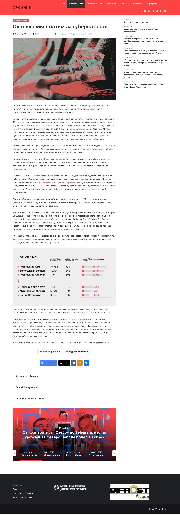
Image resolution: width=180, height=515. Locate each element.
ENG (163, 4)
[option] (64, 434)
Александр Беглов (22, 239)
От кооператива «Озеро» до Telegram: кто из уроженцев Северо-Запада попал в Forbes (64, 434)
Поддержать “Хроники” (23, 493)
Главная (61, 4)
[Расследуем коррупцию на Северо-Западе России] (22, 7)
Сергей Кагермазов (42, 34)
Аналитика (125, 4)
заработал (81, 129)
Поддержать (152, 4)
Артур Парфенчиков (78, 351)
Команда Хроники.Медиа (66, 34)
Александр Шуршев (23, 34)
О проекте (137, 4)
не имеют (81, 165)
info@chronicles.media (22, 497)
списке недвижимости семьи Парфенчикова (58, 182)
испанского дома (41, 219)
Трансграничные (94, 4)
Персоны (17, 489)
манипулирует (80, 312)
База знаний (110, 4)
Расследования (75, 4)
